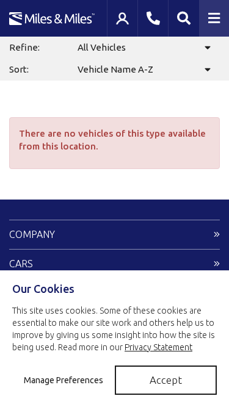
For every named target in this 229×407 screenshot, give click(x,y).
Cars (21, 263)
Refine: (24, 47)
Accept (166, 380)
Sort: (19, 69)
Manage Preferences (63, 380)
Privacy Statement (158, 347)
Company (32, 234)
